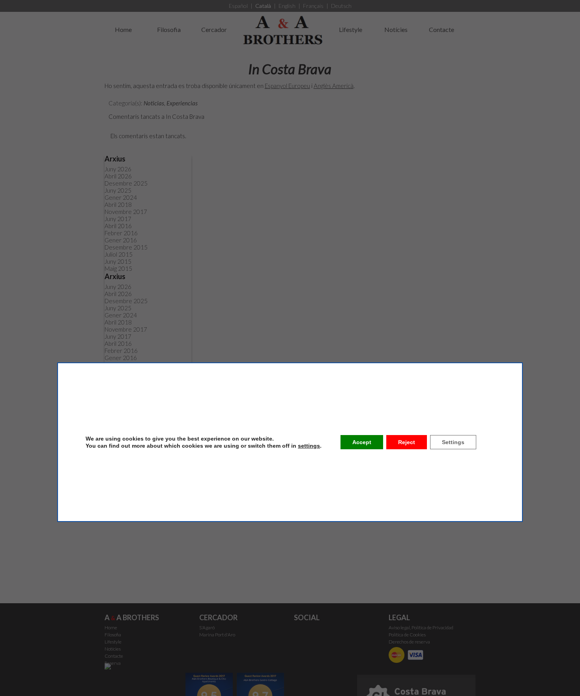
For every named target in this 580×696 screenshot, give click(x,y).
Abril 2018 (118, 204)
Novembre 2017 (126, 211)
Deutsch (341, 5)
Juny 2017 (118, 218)
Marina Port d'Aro (217, 635)
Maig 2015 (118, 268)
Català (263, 5)
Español (238, 5)
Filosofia (169, 29)
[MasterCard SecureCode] (398, 654)
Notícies (396, 29)
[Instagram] (317, 633)
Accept (361, 442)
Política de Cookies (407, 635)
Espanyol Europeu (287, 85)
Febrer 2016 (121, 232)
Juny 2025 (118, 190)
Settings (453, 442)
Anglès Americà (334, 85)
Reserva (113, 663)
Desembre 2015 (126, 247)
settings (309, 446)
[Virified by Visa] (417, 654)
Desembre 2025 (126, 183)
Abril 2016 (118, 225)
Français (313, 5)
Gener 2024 (121, 197)
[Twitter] (301, 633)
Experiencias (182, 103)
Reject (406, 442)
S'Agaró (207, 627)
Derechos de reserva (409, 642)
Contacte (441, 29)
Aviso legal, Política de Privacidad (421, 627)
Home (123, 29)
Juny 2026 (118, 169)
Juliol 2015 (119, 254)
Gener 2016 (121, 240)
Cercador (214, 29)
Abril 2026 (118, 176)
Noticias (154, 103)
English (287, 5)
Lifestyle (350, 29)
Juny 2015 (118, 261)
